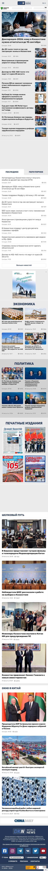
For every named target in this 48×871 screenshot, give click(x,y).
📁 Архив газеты (13, 451)
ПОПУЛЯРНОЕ (36, 172)
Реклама (24, 861)
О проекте (12, 861)
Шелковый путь (13, 515)
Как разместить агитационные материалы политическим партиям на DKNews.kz (24, 845)
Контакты (35, 861)
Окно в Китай (11, 688)
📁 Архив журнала (13, 480)
